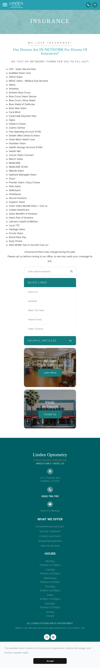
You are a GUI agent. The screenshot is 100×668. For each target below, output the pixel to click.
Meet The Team (36, 310)
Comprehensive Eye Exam (50, 526)
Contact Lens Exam (50, 536)
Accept (50, 661)
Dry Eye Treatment (50, 531)
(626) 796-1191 (50, 496)
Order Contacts (35, 328)
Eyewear (32, 301)
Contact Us (50, 414)
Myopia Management (50, 541)
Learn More (50, 372)
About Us (33, 291)
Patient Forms (35, 319)
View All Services (50, 545)
